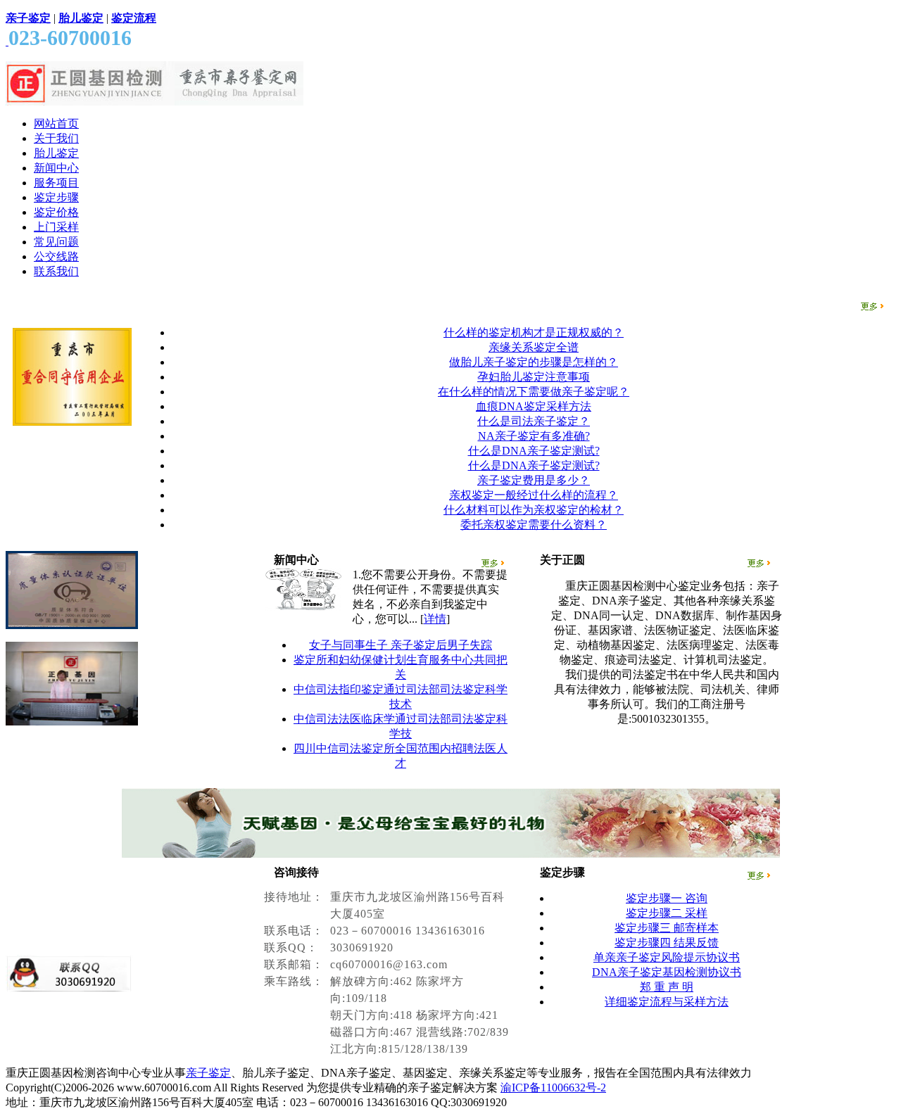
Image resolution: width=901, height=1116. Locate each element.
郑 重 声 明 (666, 987)
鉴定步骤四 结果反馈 (667, 943)
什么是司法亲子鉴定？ (533, 421)
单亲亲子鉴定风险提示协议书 (666, 957)
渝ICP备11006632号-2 (553, 1087)
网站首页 (56, 123)
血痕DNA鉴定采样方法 (533, 406)
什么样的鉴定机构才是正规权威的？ (533, 332)
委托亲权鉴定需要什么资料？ (533, 525)
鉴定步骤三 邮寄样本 (667, 928)
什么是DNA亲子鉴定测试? (534, 451)
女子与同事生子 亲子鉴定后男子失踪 (400, 645)
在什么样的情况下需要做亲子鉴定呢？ (533, 392)
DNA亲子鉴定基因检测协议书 (666, 972)
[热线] (7, 41)
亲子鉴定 (208, 1073)
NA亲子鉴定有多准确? (534, 436)
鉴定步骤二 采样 (666, 913)
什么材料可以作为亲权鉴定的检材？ (533, 510)
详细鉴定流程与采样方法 (667, 1002)
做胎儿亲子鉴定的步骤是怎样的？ (533, 362)
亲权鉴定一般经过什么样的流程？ (533, 495)
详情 (435, 619)
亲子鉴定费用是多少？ (533, 480)
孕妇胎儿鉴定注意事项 (533, 377)
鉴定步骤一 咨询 (666, 898)
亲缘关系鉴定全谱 (534, 347)
